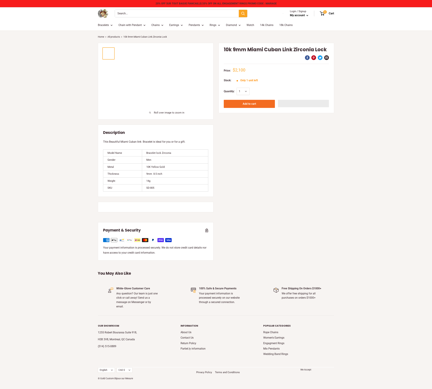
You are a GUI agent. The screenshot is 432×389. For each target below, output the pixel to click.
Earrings (174, 25)
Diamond (231, 25)
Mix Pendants (271, 348)
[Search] (243, 13)
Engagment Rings (273, 343)
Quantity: (229, 91)
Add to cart (249, 103)
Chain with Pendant (130, 25)
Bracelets (103, 25)
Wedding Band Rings (275, 354)
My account (298, 15)
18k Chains (286, 25)
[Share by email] (326, 57)
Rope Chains (270, 332)
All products (113, 36)
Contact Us (187, 337)
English (103, 370)
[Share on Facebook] (307, 57)
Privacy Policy (204, 372)
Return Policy (188, 343)
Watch (250, 25)
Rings (213, 25)
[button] (303, 103)
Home (101, 36)
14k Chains (266, 25)
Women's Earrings (273, 337)
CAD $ (121, 370)
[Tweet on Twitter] (320, 57)
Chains (155, 25)
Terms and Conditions (227, 372)
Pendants (194, 25)
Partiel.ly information (193, 348)
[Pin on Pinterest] (313, 57)
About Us (186, 332)
